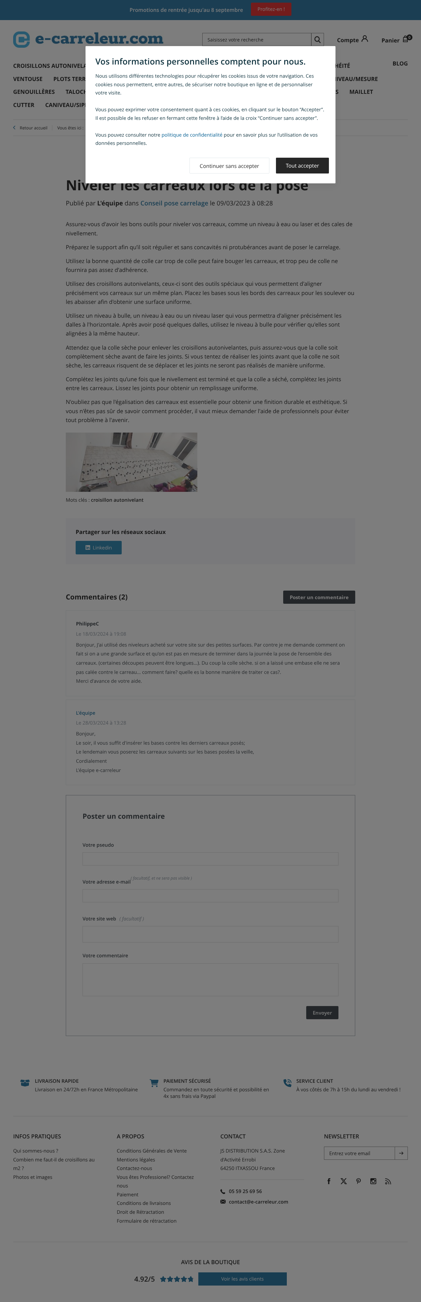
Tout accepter (302, 165)
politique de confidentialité (191, 135)
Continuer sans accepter (229, 166)
